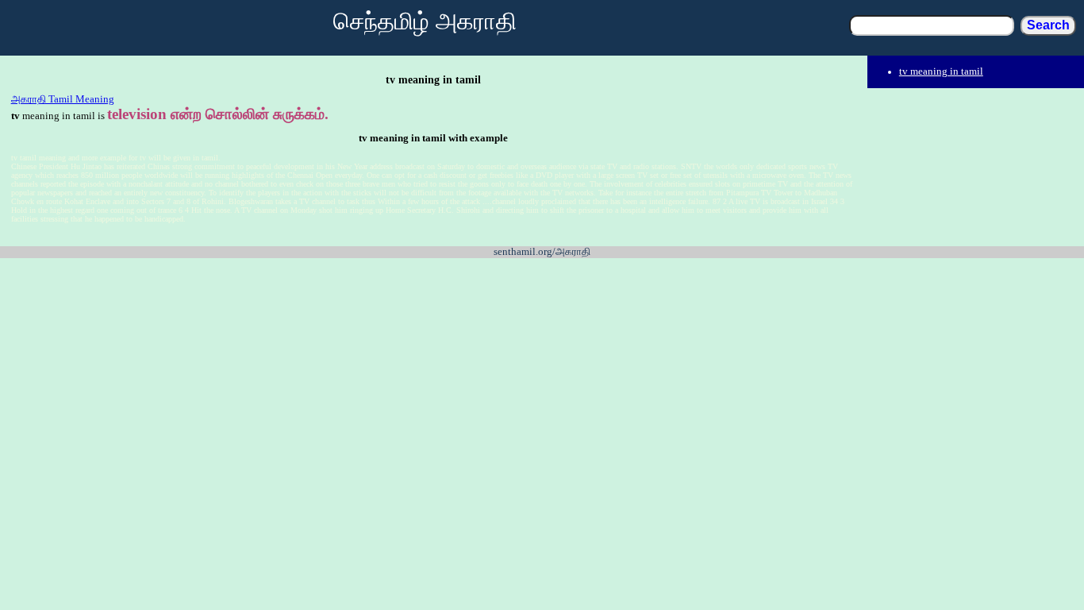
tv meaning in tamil (941, 71)
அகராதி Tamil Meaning (62, 99)
